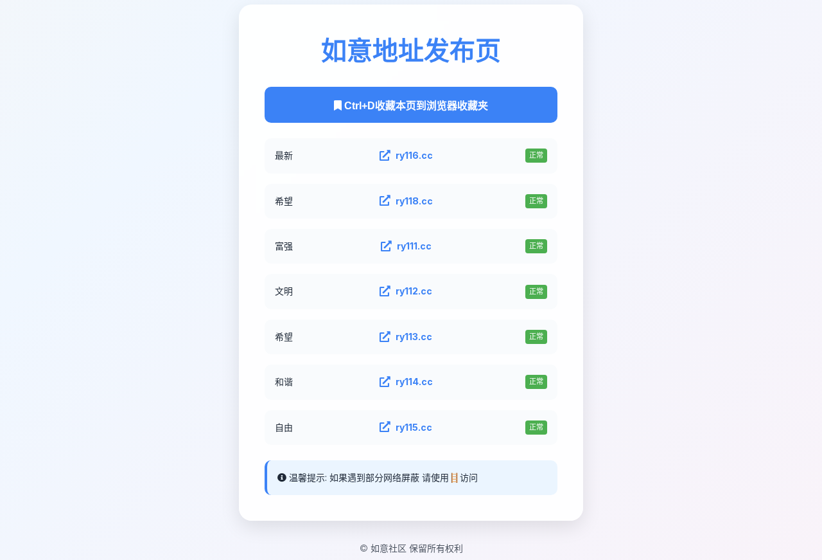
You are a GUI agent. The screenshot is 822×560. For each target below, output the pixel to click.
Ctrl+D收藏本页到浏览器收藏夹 (415, 105)
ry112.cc (414, 290)
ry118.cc (414, 200)
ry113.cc (414, 335)
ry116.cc (414, 155)
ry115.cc (414, 426)
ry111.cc (414, 245)
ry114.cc (414, 381)
